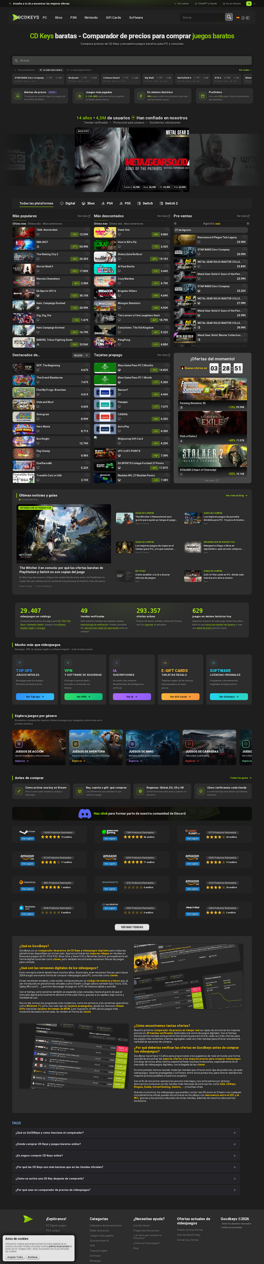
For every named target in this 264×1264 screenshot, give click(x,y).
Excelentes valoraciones (165, 122)
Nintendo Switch (36, 624)
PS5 (64, 621)
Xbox (23, 624)
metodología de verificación (94, 624)
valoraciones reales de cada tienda (101, 628)
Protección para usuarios (128, 122)
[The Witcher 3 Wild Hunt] (132, 159)
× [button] (254, 3)
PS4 (68, 621)
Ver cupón (27, 838)
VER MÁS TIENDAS (132, 927)
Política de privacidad (231, 1227)
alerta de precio (204, 628)
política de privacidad (59, 1246)
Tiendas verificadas (96, 122)
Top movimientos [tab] (26, 70)
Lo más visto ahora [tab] (52, 70)
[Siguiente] (257, 160)
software (60, 624)
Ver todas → (245, 70)
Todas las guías (239, 777)
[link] (51, 232)
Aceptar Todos (15, 1257)
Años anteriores (52, 223)
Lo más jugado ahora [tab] (80, 70)
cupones (149, 624)
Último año (34, 223)
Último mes (19, 223)
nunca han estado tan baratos (220, 624)
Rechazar (33, 1257)
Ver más (210, 480)
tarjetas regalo (27, 628)
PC (59, 621)
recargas (41, 628)
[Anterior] (7, 160)
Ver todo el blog (235, 495)
